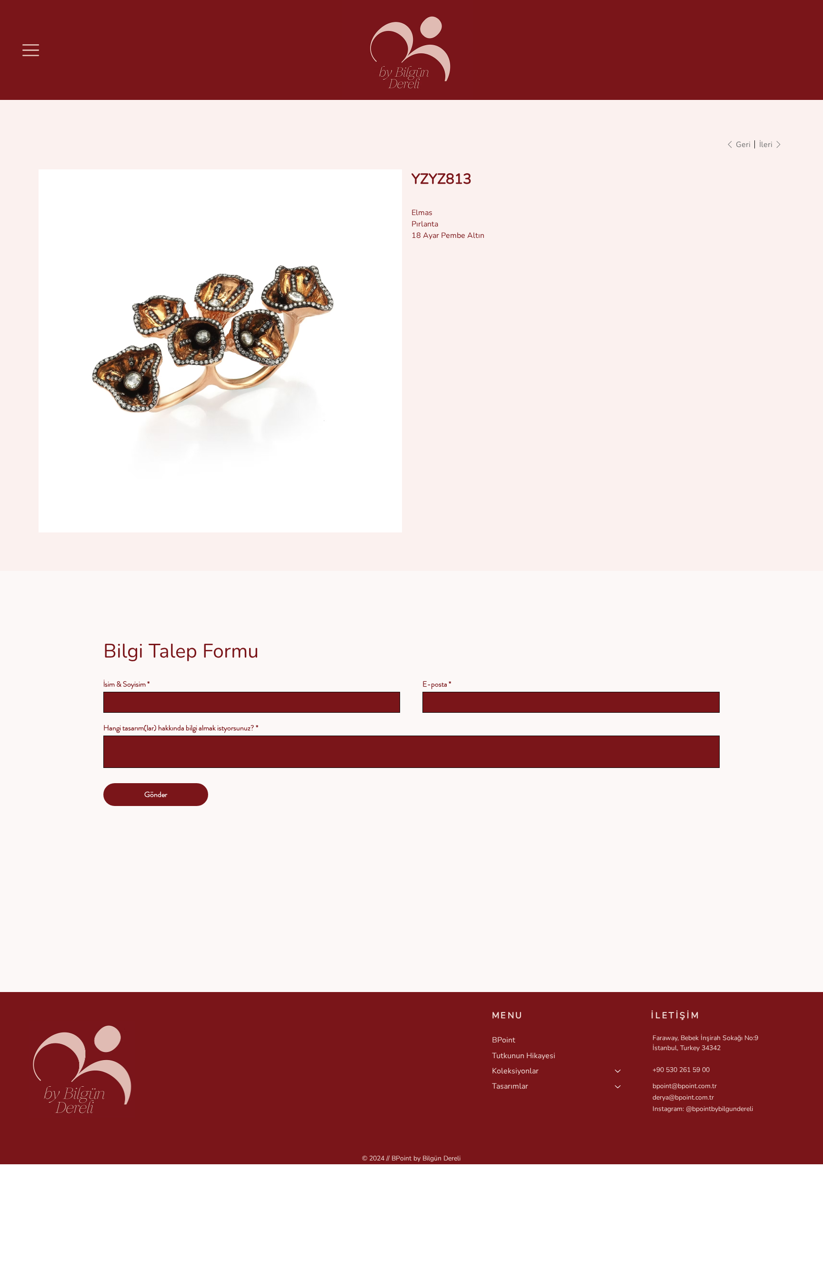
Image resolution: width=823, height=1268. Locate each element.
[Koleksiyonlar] (618, 1071)
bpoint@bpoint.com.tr (684, 1086)
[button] (30, 50)
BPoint (503, 1040)
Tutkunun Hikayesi (523, 1056)
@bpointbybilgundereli (719, 1108)
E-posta (434, 684)
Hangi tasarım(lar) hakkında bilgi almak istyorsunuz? (178, 728)
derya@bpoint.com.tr (683, 1097)
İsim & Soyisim (124, 684)
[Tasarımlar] (618, 1086)
